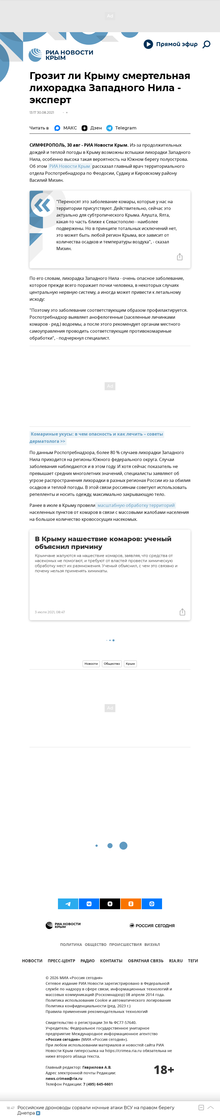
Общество (112, 664)
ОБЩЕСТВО (96, 945)
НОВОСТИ (32, 962)
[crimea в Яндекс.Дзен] (110, 903)
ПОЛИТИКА (71, 945)
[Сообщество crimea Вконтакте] (89, 903)
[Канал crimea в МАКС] (152, 903)
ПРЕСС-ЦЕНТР (61, 962)
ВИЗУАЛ (152, 945)
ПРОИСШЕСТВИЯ (125, 945)
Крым (130, 664)
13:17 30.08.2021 (42, 112)
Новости (91, 664)
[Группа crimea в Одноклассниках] (131, 903)
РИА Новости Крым (70, 166)
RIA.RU (176, 962)
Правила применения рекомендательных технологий (97, 1012)
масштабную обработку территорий (136, 505)
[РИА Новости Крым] (60, 55)
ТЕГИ (193, 962)
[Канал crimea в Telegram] (68, 903)
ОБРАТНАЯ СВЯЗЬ (146, 962)
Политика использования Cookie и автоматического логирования (108, 1001)
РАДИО (87, 962)
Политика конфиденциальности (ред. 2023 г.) (88, 1006)
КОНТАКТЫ (111, 962)
